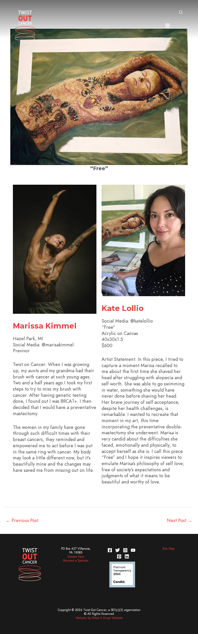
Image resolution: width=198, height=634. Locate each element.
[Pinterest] (119, 556)
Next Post (179, 520)
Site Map (168, 549)
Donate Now (76, 557)
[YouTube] (133, 550)
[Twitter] (117, 550)
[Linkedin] (127, 556)
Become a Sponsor (75, 560)
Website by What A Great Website (99, 618)
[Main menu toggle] (167, 25)
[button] (181, 12)
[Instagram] (125, 550)
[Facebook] (110, 550)
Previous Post (22, 520)
